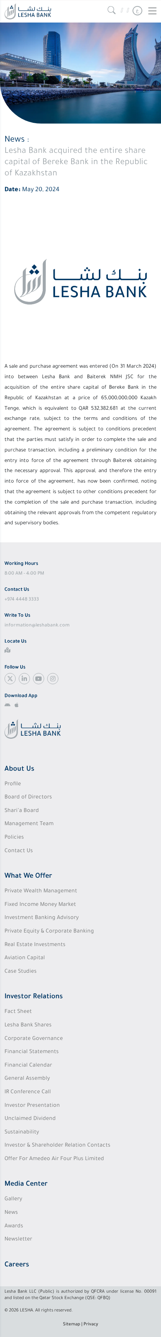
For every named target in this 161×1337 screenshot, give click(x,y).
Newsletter (18, 1240)
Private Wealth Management (40, 892)
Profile (12, 785)
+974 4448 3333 (21, 599)
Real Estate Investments (35, 945)
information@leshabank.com (37, 625)
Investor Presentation (32, 1106)
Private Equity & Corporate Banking (49, 932)
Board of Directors (28, 798)
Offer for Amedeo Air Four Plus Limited (54, 1159)
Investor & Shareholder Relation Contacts (57, 1146)
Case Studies (20, 972)
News (11, 1213)
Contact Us (18, 851)
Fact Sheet (18, 1012)
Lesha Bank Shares (28, 1026)
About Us (19, 769)
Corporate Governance (33, 1039)
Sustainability (21, 1133)
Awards (13, 1227)
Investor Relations (33, 997)
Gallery (13, 1200)
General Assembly (27, 1079)
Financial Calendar (28, 1066)
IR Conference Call (27, 1093)
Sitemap (71, 1324)
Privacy (90, 1324)
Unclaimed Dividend (30, 1119)
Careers (16, 1265)
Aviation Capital (24, 958)
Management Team (29, 824)
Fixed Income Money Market (40, 905)
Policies (14, 838)
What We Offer (28, 876)
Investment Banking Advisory (41, 918)
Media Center (26, 1184)
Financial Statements (31, 1052)
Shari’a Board (21, 811)
